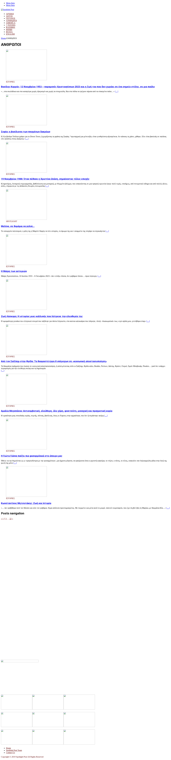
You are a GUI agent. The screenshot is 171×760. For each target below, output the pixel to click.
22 (11, 519)
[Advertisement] (76, 537)
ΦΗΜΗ (9, 29)
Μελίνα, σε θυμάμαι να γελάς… (18, 226)
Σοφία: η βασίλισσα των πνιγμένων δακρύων (25, 131)
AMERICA (10, 23)
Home (8, 748)
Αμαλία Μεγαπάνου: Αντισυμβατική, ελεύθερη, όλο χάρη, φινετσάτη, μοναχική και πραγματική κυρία (56, 411)
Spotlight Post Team (14, 750)
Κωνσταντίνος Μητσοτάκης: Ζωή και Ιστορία (26, 503)
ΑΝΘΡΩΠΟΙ (11, 20)
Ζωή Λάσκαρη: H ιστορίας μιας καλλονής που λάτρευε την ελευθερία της (42, 316)
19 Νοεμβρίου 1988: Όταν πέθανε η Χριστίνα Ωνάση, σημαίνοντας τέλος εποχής (45, 179)
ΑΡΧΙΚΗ (10, 14)
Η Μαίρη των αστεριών (14, 271)
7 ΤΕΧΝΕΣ (10, 25)
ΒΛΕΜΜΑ (10, 27)
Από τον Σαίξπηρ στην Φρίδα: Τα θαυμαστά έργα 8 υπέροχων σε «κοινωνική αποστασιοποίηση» (54, 361)
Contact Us (10, 753)
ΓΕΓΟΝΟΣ (10, 18)
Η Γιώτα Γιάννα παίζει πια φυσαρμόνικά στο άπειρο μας (31, 456)
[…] (116, 91)
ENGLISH (10, 34)
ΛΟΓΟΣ (9, 16)
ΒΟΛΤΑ (9, 32)
